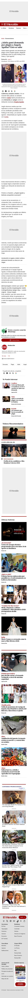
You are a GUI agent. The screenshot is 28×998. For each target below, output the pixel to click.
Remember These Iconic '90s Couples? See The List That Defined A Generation (13, 906)
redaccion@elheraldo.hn (9, 358)
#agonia (3, 288)
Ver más (4, 356)
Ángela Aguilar (19, 102)
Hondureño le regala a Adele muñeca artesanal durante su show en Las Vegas (12, 260)
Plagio (12, 364)
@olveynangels (6, 286)
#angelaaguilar (16, 288)
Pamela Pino (4, 643)
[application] (14, 432)
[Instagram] (11, 921)
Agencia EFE (14, 392)
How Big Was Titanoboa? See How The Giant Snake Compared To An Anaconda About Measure (12, 845)
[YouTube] (14, 921)
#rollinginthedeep (6, 290)
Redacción (6, 59)
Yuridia (6, 117)
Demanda (5, 364)
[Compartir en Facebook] (6, 91)
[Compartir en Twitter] (12, 91)
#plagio (14, 290)
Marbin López (4, 744)
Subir (21, 917)
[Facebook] (4, 921)
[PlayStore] (21, 921)
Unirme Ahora (15, 340)
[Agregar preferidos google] (15, 91)
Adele (9, 98)
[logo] (9, 917)
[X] (7, 921)
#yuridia (9, 288)
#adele (24, 288)
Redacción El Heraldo (16, 404)
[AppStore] (24, 921)
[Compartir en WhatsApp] (3, 91)
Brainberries (14, 808)
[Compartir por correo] (9, 91)
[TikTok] (17, 921)
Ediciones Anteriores (20, 984)
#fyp (18, 290)
